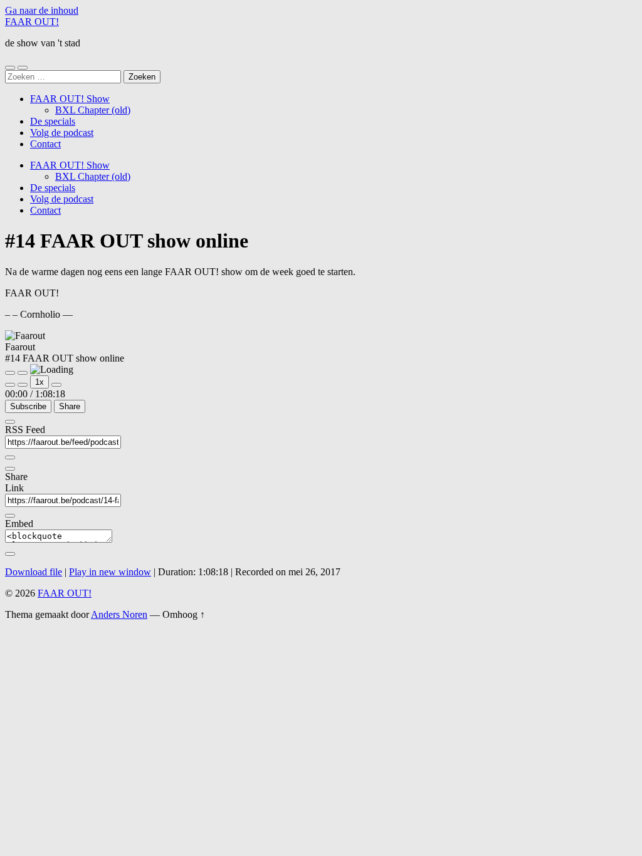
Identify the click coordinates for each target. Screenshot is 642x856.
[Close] (10, 422)
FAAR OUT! (32, 21)
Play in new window (110, 571)
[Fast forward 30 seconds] (56, 385)
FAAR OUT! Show (70, 98)
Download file (33, 571)
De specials (52, 121)
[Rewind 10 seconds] (23, 385)
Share (69, 406)
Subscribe (28, 406)
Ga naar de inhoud (41, 10)
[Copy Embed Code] (10, 554)
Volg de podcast (61, 132)
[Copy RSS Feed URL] (10, 457)
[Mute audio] (10, 385)
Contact (45, 143)
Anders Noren (119, 614)
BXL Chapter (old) (92, 110)
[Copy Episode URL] (10, 516)
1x (39, 382)
